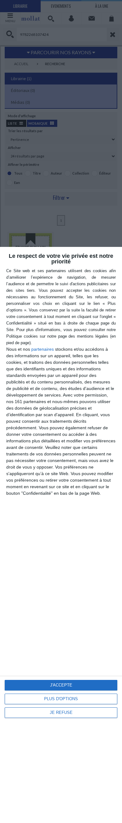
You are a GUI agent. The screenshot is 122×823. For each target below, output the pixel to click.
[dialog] (61, 535)
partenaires (42, 349)
